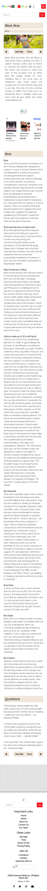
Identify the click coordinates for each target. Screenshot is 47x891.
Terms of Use (23, 843)
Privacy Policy (23, 846)
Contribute (23, 855)
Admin (23, 818)
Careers (23, 858)
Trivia (23, 840)
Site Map (23, 837)
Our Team (23, 827)
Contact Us (23, 824)
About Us (23, 821)
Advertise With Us (24, 861)
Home (23, 815)
